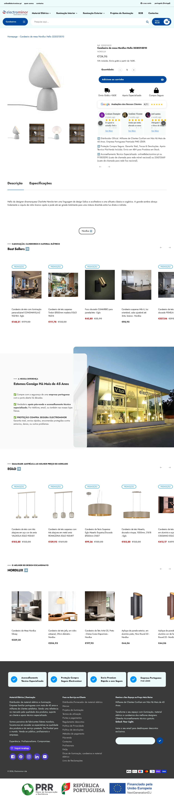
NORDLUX (101, 51)
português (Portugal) (162, 3)
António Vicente (112, 114)
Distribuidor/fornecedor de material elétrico (82, 702)
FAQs (65, 749)
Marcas (66, 706)
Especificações (40, 183)
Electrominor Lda (20, 771)
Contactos (67, 741)
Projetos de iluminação (73, 710)
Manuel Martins (158, 114)
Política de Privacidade (73, 725)
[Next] (109, 167)
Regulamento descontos (73, 721)
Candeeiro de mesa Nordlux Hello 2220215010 (42, 36)
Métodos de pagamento (73, 733)
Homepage (12, 36)
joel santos (132, 114)
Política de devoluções (73, 729)
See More (109, 131)
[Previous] (100, 167)
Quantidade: (107, 69)
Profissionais (68, 745)
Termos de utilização (72, 713)
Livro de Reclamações (73, 760)
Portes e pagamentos (72, 717)
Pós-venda (67, 737)
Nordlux (87, 230)
